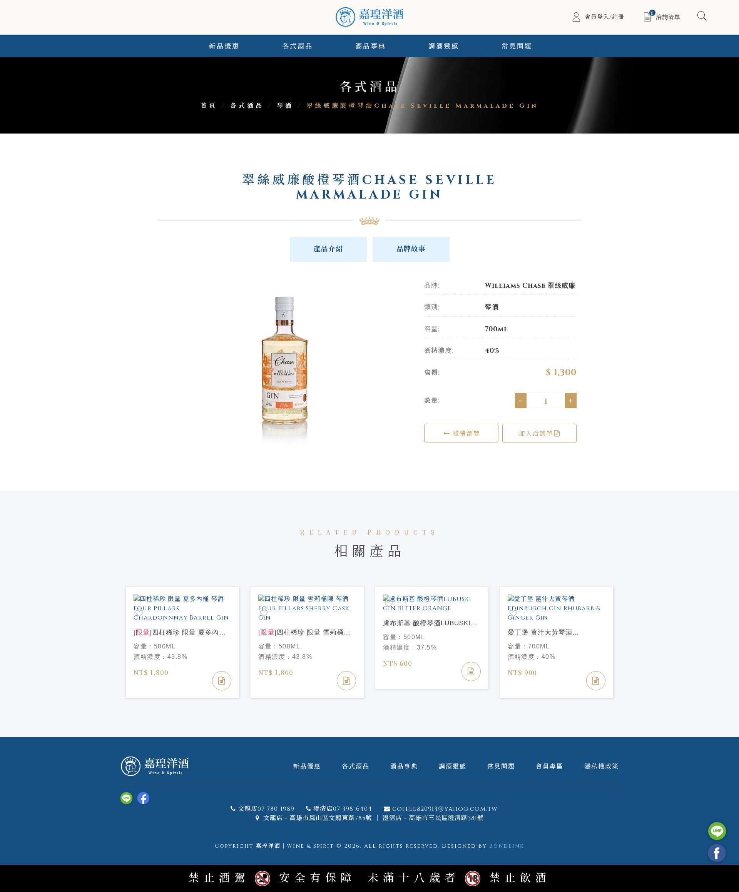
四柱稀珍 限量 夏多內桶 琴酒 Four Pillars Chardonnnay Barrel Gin (180, 633)
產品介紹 (328, 249)
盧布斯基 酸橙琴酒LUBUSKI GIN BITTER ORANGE (427, 624)
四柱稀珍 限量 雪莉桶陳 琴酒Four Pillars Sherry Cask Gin (305, 633)
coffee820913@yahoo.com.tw (444, 809)
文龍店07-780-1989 (266, 809)
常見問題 (517, 46)
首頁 (209, 106)
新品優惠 (224, 46)
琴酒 (285, 106)
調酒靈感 (443, 46)
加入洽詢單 (536, 433)
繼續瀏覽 (465, 433)
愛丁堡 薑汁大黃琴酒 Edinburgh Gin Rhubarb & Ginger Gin (549, 633)
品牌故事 (411, 249)
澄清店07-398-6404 (342, 809)
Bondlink (506, 846)
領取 (713, 67)
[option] (284, 366)
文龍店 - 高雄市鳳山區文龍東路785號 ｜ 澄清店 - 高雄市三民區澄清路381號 (372, 818)
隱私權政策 (601, 766)
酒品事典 (370, 46)
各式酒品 (297, 46)
